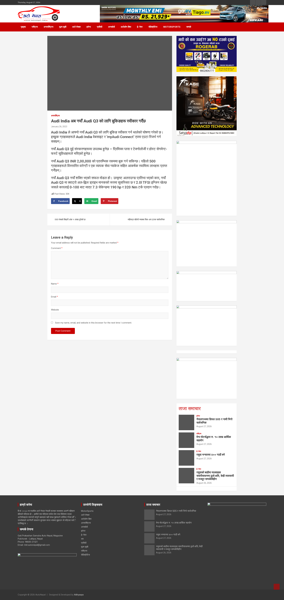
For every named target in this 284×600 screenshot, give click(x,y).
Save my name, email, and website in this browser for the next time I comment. (93, 322)
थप (82, 539)
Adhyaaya (79, 594)
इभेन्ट (89, 27)
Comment (56, 248)
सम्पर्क (188, 27)
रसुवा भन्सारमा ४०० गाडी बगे (210, 454)
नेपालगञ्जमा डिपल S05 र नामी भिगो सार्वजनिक (214, 421)
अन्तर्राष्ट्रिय (48, 27)
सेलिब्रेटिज (153, 27)
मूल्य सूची (62, 27)
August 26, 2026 (204, 483)
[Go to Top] (277, 587)
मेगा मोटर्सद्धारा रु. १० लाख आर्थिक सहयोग (213, 438)
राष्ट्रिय (35, 27)
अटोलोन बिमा (126, 27)
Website (55, 309)
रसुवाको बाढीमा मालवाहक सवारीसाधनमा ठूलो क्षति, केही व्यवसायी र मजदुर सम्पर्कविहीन (215, 476)
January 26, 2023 (59, 126)
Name (54, 283)
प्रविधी (99, 27)
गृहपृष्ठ (23, 27)
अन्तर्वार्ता (111, 27)
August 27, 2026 (204, 426)
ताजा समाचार (190, 408)
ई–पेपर (140, 27)
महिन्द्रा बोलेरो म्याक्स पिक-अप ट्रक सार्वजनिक (146, 219)
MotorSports (171, 27)
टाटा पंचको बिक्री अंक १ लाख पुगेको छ (70, 219)
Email (54, 296)
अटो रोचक (76, 27)
